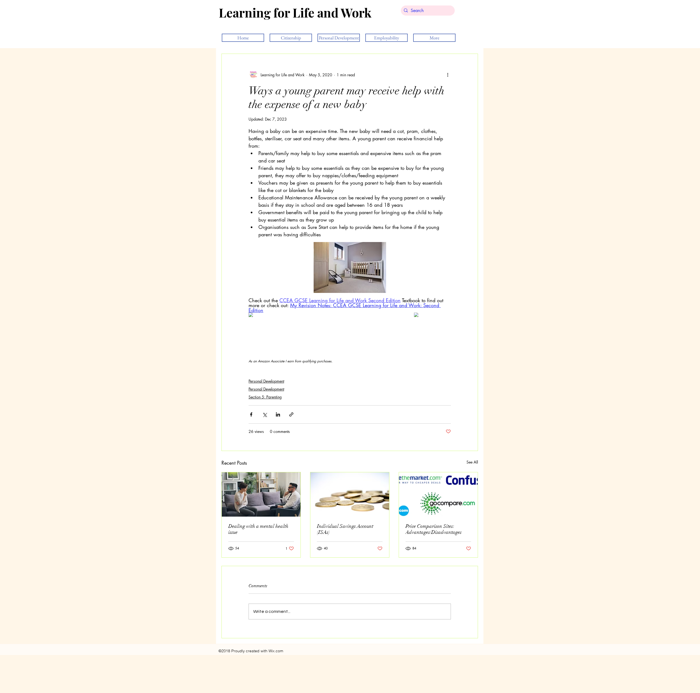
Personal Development (266, 381)
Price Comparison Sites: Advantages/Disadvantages (434, 529)
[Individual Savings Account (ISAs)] (349, 494)
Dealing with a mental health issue (258, 529)
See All (472, 462)
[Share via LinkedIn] (278, 414)
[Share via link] (291, 414)
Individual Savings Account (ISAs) (345, 529)
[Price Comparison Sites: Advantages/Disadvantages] (438, 494)
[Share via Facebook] (251, 414)
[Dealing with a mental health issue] (261, 494)
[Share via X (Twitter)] (264, 414)
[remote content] (267, 315)
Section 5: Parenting (265, 397)
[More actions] (447, 74)
